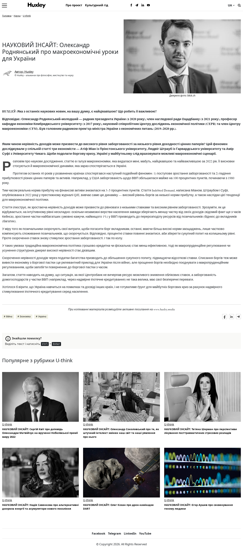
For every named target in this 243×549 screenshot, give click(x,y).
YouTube (145, 533)
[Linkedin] (143, 5)
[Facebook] (131, 5)
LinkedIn (130, 533)
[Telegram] (137, 5)
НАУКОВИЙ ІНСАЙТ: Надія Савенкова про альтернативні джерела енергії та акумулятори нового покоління (40, 506)
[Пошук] (239, 5)
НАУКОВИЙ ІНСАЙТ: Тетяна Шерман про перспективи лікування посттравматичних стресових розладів (200, 431)
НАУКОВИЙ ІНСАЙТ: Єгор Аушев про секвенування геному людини (198, 506)
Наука (17, 15)
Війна (9, 316)
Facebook (98, 533)
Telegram (114, 533)
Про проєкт (74, 5)
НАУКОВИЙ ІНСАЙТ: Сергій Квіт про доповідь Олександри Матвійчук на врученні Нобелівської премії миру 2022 (40, 432)
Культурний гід (96, 5)
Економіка (25, 316)
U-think (27, 15)
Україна (42, 316)
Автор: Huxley (24, 72)
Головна (6, 15)
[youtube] (148, 5)
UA (230, 5)
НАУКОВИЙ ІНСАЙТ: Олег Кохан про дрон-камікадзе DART (118, 506)
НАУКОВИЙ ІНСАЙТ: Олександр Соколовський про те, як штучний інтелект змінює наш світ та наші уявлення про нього (121, 432)
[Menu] (4, 5)
